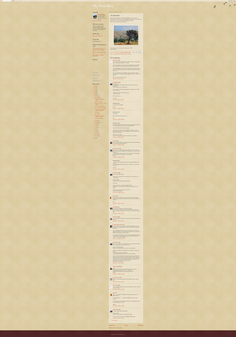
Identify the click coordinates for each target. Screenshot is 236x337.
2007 (95, 138)
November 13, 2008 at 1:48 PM (118, 318)
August (96, 123)
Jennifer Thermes (116, 277)
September (97, 122)
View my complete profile (97, 20)
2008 (95, 94)
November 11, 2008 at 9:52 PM (118, 108)
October (96, 120)
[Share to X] (137, 52)
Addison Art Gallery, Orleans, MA (99, 48)
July (96, 125)
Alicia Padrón (115, 60)
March (96, 132)
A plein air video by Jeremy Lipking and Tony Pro (99, 116)
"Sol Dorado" (97, 112)
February (96, 134)
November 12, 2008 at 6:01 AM (118, 137)
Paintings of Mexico (123, 53)
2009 (95, 92)
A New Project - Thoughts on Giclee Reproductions (100, 110)
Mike (114, 292)
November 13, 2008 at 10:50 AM (118, 281)
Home (126, 325)
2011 (95, 89)
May (96, 129)
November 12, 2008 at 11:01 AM (118, 192)
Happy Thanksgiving (98, 101)
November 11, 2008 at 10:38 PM (118, 119)
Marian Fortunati (116, 148)
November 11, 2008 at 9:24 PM (118, 78)
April (96, 130)
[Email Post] (133, 52)
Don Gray (114, 140)
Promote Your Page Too (96, 75)
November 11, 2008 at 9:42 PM (118, 99)
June (96, 127)
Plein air (129, 53)
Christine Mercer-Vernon (117, 224)
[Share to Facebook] (139, 52)
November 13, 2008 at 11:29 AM (118, 289)
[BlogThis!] (136, 52)
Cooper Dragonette (116, 266)
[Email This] (135, 52)
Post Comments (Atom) (118, 327)
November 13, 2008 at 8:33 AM (118, 263)
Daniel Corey (115, 216)
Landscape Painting (116, 53)
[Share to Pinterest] (140, 52)
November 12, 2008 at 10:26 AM (118, 157)
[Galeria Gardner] (93, 79)
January (96, 135)
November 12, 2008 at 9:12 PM (118, 238)
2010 (95, 91)
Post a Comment (115, 320)
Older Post (140, 325)
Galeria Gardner (95, 78)
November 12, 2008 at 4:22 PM (118, 213)
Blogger (123, 334)
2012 (95, 87)
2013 (95, 86)
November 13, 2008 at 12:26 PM (118, 305)
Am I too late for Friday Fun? (100, 106)
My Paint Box (103, 5)
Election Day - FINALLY (99, 118)
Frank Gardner (115, 82)
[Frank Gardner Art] (93, 74)
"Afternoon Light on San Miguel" (100, 107)
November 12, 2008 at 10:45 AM (118, 169)
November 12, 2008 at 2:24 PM (118, 203)
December (97, 96)
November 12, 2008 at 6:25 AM (118, 144)
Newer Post (111, 325)
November (97, 97)
